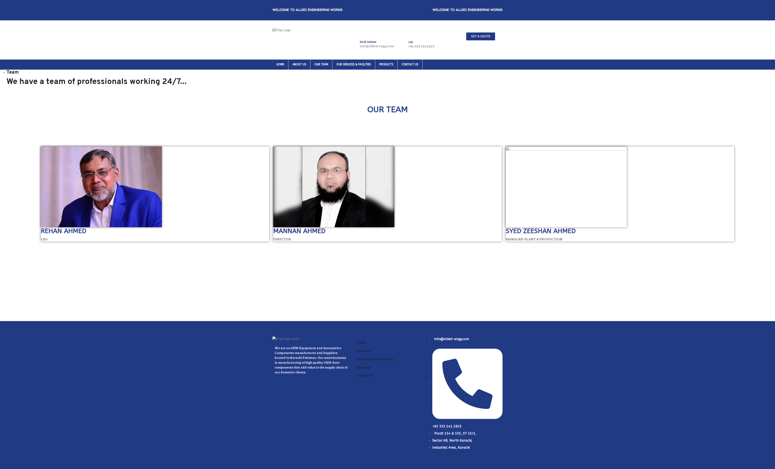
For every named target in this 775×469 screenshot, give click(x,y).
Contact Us (410, 64)
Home (280, 64)
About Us (299, 64)
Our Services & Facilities (353, 64)
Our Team (321, 64)
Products (386, 64)
